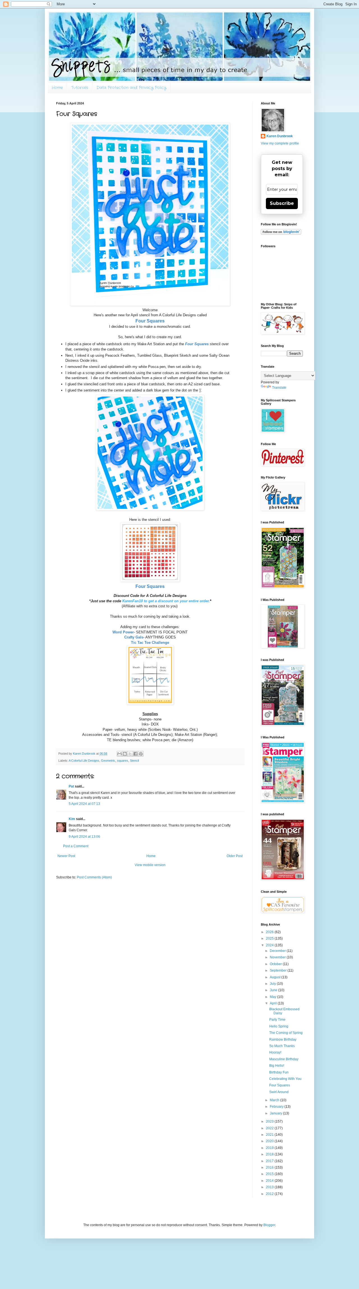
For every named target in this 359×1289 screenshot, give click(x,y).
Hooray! (275, 1052)
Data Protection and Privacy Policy (131, 87)
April (274, 1003)
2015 (270, 1174)
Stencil (134, 760)
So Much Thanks (282, 1046)
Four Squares (279, 1085)
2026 (270, 932)
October (276, 964)
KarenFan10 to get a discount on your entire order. (166, 601)
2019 (270, 1148)
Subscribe (282, 203)
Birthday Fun (279, 1072)
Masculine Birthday (283, 1059)
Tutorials (79, 87)
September (278, 970)
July (273, 984)
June (274, 990)
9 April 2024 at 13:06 (84, 837)
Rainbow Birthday (282, 1039)
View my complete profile (280, 143)
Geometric (108, 760)
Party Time (277, 1020)
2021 (270, 1135)
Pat (71, 786)
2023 (270, 1121)
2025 (270, 938)
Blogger (269, 1225)
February (277, 1107)
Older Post (235, 856)
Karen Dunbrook (279, 136)
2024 (270, 945)
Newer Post (66, 856)
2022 (270, 1128)
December (278, 951)
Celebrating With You (285, 1079)
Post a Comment (75, 846)
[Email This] (119, 754)
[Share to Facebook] (135, 754)
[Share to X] (130, 754)
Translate (279, 388)
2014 (270, 1181)
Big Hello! (276, 1066)
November (278, 957)
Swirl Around (279, 1092)
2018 (270, 1154)
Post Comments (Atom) (94, 877)
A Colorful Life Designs (84, 760)
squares (122, 760)
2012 (270, 1194)
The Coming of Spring (286, 1033)
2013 (270, 1187)
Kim (72, 819)
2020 (270, 1141)
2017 (270, 1161)
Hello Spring (278, 1026)
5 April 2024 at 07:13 (84, 804)
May (273, 997)
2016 (270, 1167)
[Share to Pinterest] (141, 754)
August (275, 977)
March (275, 1100)
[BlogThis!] (125, 754)
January (276, 1113)
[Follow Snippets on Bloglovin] (281, 233)
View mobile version (150, 865)
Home (57, 87)
